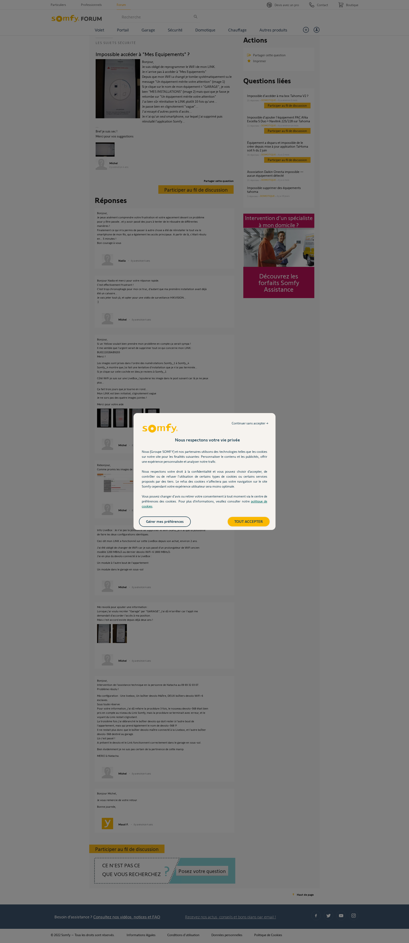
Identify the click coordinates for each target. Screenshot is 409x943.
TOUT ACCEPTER (248, 521)
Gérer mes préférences (165, 521)
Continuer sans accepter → (250, 423)
